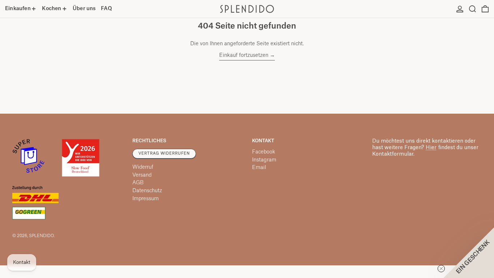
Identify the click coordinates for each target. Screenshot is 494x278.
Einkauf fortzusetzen (243, 55)
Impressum (145, 198)
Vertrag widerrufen (164, 153)
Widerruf (142, 167)
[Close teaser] (441, 268)
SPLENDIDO (41, 236)
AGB (138, 182)
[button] (472, 9)
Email (259, 167)
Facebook (263, 152)
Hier (431, 147)
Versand (142, 175)
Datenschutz (147, 190)
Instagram (264, 160)
